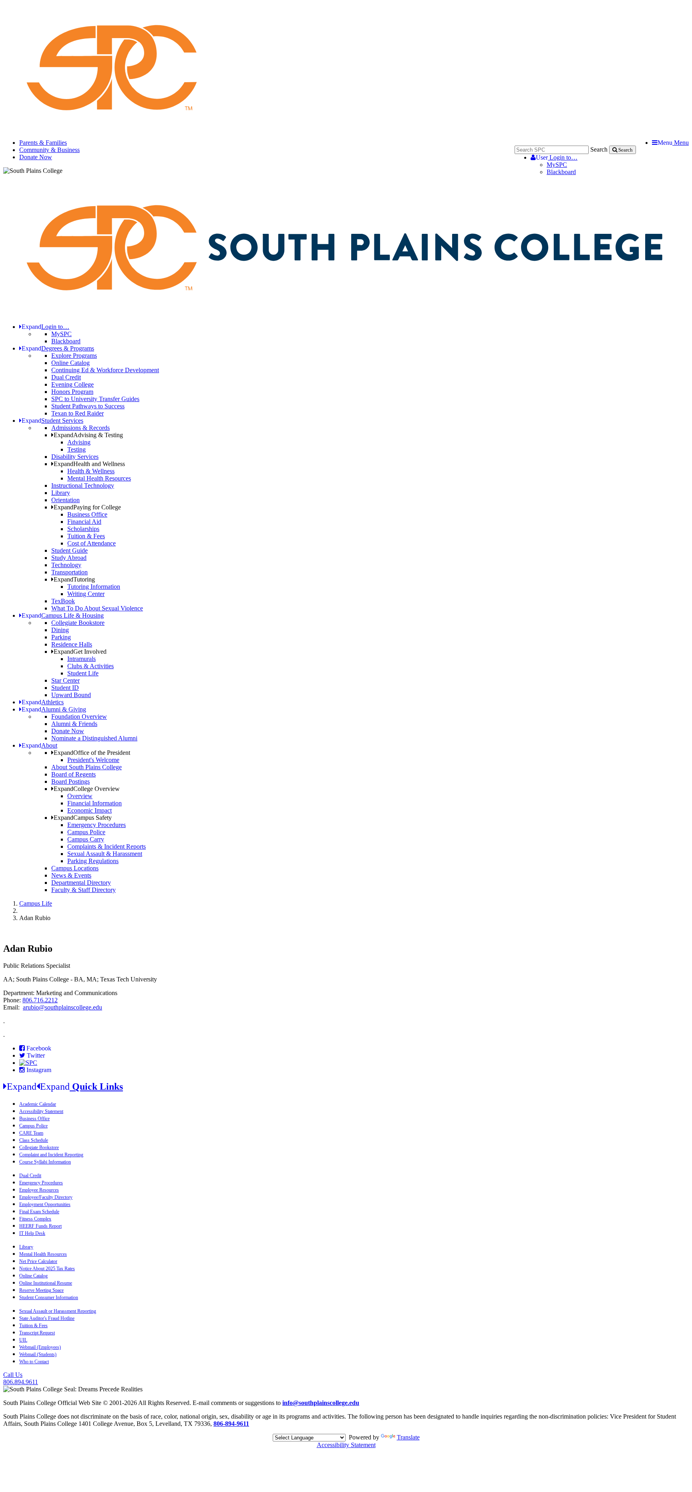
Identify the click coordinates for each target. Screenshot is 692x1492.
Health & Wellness (91, 471)
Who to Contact (34, 1361)
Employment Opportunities (44, 1204)
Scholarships (83, 528)
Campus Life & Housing (63, 615)
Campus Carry (85, 839)
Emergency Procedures (96, 824)
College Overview (87, 788)
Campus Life (35, 903)
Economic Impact (89, 810)
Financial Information (94, 803)
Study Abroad (68, 557)
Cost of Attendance (91, 543)
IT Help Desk (32, 1233)
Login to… (556, 157)
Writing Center (86, 593)
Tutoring (74, 579)
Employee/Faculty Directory (45, 1197)
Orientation (65, 500)
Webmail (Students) (37, 1354)
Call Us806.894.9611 (20, 1378)
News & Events (71, 875)
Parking (61, 637)
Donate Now (35, 157)
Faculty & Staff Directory (83, 889)
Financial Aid (84, 521)
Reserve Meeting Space (41, 1290)
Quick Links (65, 1086)
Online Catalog (70, 362)
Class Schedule (33, 1140)
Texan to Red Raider (77, 413)
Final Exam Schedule (39, 1211)
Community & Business (49, 149)
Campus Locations (75, 868)
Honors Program (72, 391)
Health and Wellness (89, 463)
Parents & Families (43, 142)
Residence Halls (71, 644)
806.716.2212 (40, 1000)
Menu (673, 142)
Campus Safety (83, 817)
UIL (23, 1340)
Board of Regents (73, 774)
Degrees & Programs (58, 348)
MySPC (557, 164)
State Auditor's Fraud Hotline (46, 1318)
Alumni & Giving (54, 709)
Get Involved (80, 651)
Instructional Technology (82, 485)
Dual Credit (66, 377)
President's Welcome (93, 759)
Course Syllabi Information (45, 1162)
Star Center (65, 680)
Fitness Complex (35, 1219)
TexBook (63, 601)
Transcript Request (37, 1333)
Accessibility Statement (41, 1111)
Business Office (87, 514)
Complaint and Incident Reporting (51, 1155)
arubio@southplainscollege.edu (62, 1007)
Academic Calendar (37, 1104)
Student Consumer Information (48, 1297)
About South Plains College (86, 767)
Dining (60, 629)
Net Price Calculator (38, 1261)
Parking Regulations (93, 860)
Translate (408, 1437)
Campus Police (86, 832)
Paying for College (87, 507)
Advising (79, 442)
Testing (76, 449)
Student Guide (69, 550)
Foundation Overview (79, 716)
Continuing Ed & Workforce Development (105, 370)
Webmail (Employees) (40, 1347)
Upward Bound (71, 694)
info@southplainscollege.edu (320, 1402)
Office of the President (92, 752)
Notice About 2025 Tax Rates (47, 1268)
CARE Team (31, 1133)
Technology (66, 565)
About (39, 745)
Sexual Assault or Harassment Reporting (57, 1311)
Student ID (65, 687)
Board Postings (70, 781)
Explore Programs (74, 355)
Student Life (83, 673)
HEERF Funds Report (40, 1226)
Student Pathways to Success (88, 406)
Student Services (52, 420)
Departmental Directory (81, 882)
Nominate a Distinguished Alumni (94, 738)
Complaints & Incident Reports (106, 846)
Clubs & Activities (90, 666)
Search (599, 149)
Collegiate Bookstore (78, 622)
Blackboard (561, 171)
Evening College (72, 384)
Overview (80, 796)
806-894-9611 (231, 1423)
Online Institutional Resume (45, 1283)
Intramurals (81, 658)
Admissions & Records (80, 427)
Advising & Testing (88, 435)
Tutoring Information (93, 586)
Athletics (43, 702)
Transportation (69, 572)
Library (60, 492)
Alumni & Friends (74, 723)
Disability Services (75, 456)
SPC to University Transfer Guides (95, 398)
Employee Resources (39, 1190)
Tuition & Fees (86, 536)
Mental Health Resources (99, 478)
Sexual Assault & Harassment (104, 853)
